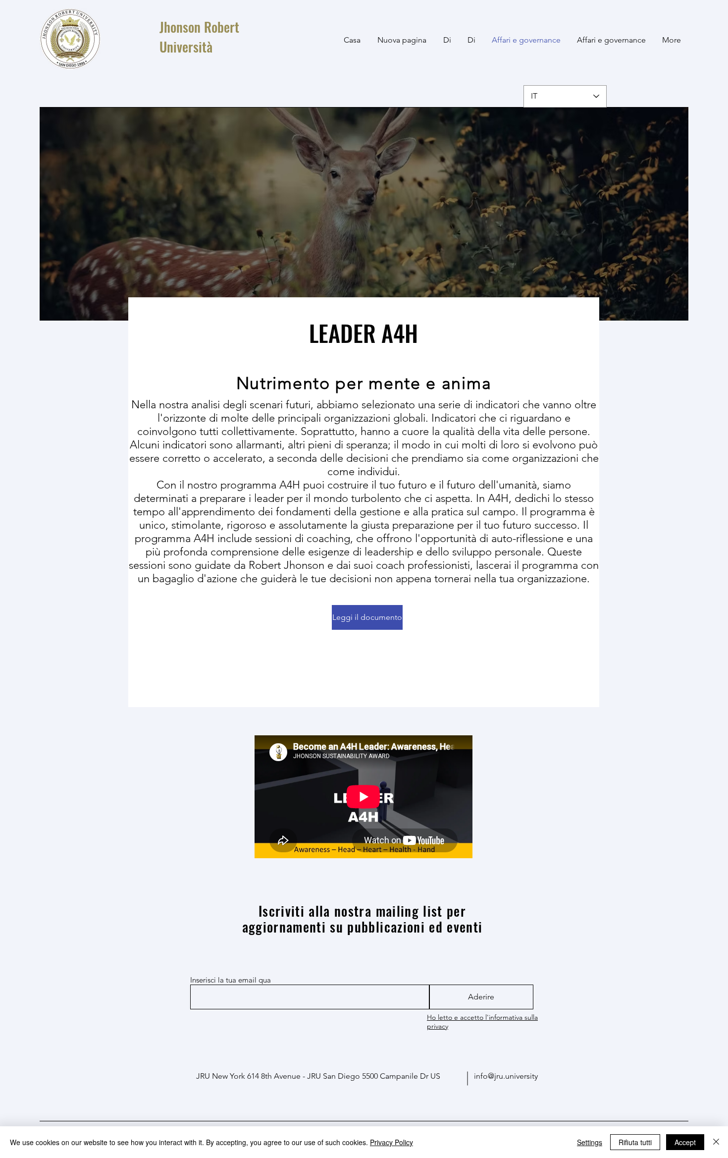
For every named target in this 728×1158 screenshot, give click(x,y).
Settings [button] (589, 1142)
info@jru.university (506, 1076)
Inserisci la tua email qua (230, 980)
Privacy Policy (391, 1142)
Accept (685, 1142)
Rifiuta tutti (635, 1142)
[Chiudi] (716, 1142)
